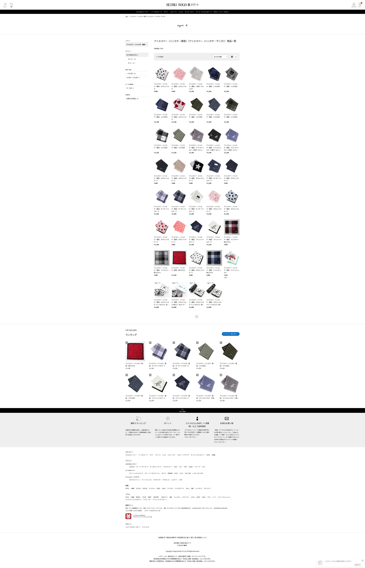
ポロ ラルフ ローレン (134, 480)
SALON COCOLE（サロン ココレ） (201, 508)
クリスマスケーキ (179, 488)
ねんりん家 (188, 473)
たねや (176, 473)
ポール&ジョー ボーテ (155, 467)
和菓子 (149, 497)
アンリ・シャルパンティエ (136, 473)
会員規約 (161, 537)
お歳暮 (213, 455)
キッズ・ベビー (189, 12)
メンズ (181, 12)
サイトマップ (145, 527)
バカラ (180, 480)
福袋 (192, 488)
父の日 (163, 488)
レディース (173, 12)
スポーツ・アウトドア (183, 455)
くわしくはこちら (189, 437)
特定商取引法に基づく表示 (185, 537)
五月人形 (145, 488)
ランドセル (152, 488)
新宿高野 (170, 473)
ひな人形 (138, 488)
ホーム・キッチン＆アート (204, 12)
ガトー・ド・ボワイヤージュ (152, 473)
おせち (187, 488)
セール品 (130, 88)
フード (214, 497)
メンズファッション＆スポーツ (133, 499)
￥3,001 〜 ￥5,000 (133, 77)
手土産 (144, 497)
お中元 (208, 455)
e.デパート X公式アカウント (151, 510)
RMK (185, 467)
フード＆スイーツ (156, 12)
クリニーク (197, 467)
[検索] (11, 5)
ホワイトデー (207, 488)
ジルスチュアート (167, 467)
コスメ (209, 497)
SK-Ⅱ (203, 467)
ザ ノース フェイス (147, 480)
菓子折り (138, 497)
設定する (357, 565)
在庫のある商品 (132, 98)
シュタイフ (174, 480)
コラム (127, 494)
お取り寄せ (156, 497)
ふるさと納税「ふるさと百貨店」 (134, 510)
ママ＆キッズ (166, 480)
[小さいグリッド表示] (232, 57)
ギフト (166, 12)
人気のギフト (164, 497)
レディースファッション (224, 497)
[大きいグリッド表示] (236, 57)
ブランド (128, 460)
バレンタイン (198, 488)
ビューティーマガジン (222, 12)
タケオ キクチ (157, 480)
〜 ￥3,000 (131, 73)
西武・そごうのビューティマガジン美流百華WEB (176, 508)
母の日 (158, 488)
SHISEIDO (131, 467)
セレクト (132, 59)
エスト (180, 467)
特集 (127, 485)
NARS (175, 467)
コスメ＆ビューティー (142, 12)
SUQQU (191, 467)
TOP (126, 16)
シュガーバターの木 (198, 473)
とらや (181, 473)
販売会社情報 (171, 537)
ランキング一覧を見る (229, 334)
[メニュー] (5, 5)
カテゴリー (129, 452)
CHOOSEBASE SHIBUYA (219, 508)
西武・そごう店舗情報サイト (132, 508)
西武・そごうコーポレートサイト (152, 508)
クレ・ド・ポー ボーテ (142, 467)
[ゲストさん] (354, 5)
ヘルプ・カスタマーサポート (132, 527)
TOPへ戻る (182, 411)
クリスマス (170, 488)
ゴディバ (163, 473)
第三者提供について (201, 537)
